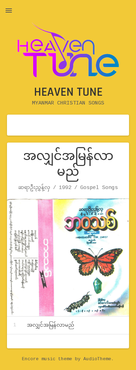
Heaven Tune (68, 92)
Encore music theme (47, 359)
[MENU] (8, 10)
